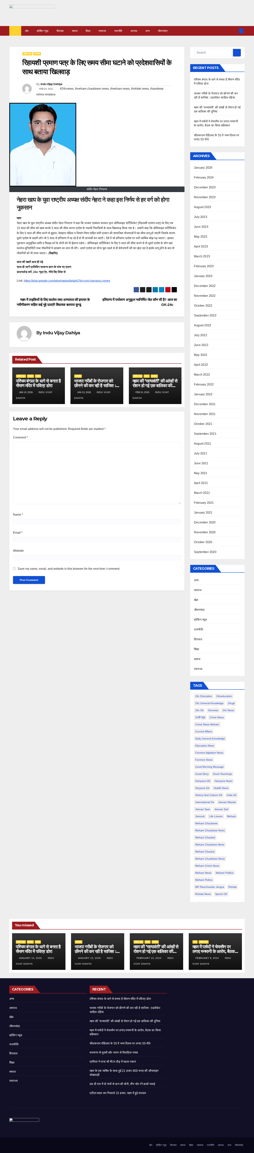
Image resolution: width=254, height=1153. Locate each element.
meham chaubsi (205, 851)
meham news (203, 872)
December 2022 (205, 285)
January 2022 (203, 394)
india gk (232, 795)
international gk (204, 802)
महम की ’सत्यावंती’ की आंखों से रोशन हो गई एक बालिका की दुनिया (155, 385)
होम (27, 31)
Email (17, 532)
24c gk (199, 710)
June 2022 (201, 345)
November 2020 (205, 532)
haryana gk (202, 788)
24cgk (231, 703)
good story (202, 773)
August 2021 (202, 443)
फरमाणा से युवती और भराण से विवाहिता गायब (114, 1052)
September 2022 (205, 315)
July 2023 (200, 216)
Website (18, 550)
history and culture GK (208, 795)
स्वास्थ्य (102, 31)
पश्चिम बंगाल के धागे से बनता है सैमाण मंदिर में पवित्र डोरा (38, 383)
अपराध (134, 31)
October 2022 (203, 305)
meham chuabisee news (210, 858)
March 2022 (202, 374)
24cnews (213, 710)
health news (221, 788)
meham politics (225, 872)
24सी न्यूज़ (200, 717)
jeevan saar (202, 809)
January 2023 (203, 276)
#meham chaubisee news (92, 88)
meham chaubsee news (209, 844)
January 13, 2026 (31, 958)
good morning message (209, 766)
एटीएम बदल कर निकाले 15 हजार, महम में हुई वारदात (118, 1093)
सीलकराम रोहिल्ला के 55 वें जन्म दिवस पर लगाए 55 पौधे (120, 1043)
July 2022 (200, 335)
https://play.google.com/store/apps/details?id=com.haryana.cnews (67, 280)
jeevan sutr (221, 809)
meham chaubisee (206, 823)
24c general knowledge (209, 703)
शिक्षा (88, 31)
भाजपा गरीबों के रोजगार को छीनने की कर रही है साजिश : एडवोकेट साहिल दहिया (95, 385)
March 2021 (202, 492)
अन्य (147, 31)
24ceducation (224, 696)
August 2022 (202, 325)
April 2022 (201, 364)
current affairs (203, 731)
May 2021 (200, 473)
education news (204, 745)
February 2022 (204, 384)
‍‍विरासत (60, 31)
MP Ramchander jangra (209, 886)
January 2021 (203, 512)
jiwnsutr (200, 816)
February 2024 (204, 177)
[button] (235, 30)
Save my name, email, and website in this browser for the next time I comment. (69, 568)
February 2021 (204, 502)
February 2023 (204, 266)
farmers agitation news (209, 752)
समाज (75, 31)
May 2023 (200, 236)
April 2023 (201, 246)
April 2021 (201, 483)
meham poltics (204, 879)
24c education (203, 696)
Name (18, 514)
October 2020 (203, 542)
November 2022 (205, 295)
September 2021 (205, 433)
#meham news (120, 88)
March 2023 (202, 256)
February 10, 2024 (149, 958)
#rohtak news (140, 88)
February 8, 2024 (207, 958)
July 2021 (200, 453)
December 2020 (205, 522)
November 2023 (205, 197)
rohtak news (203, 894)
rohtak (232, 886)
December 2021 (205, 404)
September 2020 (205, 552)
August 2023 (202, 207)
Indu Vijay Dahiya (51, 84)
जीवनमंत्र (163, 31)
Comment (20, 437)
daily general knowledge (210, 738)
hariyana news (223, 780)
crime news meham (207, 724)
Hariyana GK (202, 780)
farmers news (204, 759)
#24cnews (66, 88)
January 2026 (203, 167)
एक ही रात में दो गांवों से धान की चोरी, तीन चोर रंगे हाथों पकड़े (122, 1084)
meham (231, 816)
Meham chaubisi (205, 837)
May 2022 (200, 354)
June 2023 (201, 226)
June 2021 (201, 463)
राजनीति (118, 31)
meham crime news (207, 865)
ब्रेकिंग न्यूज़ (43, 31)
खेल (196, 600)
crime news (217, 717)
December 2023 (205, 187)
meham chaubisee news (210, 830)
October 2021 (203, 423)
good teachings (222, 773)
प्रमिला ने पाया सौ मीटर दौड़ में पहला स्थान (113, 1061)
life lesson (216, 816)
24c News (228, 710)
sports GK (221, 894)
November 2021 (205, 414)
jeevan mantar (227, 802)
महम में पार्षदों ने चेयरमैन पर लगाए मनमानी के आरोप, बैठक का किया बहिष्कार (213, 951)
